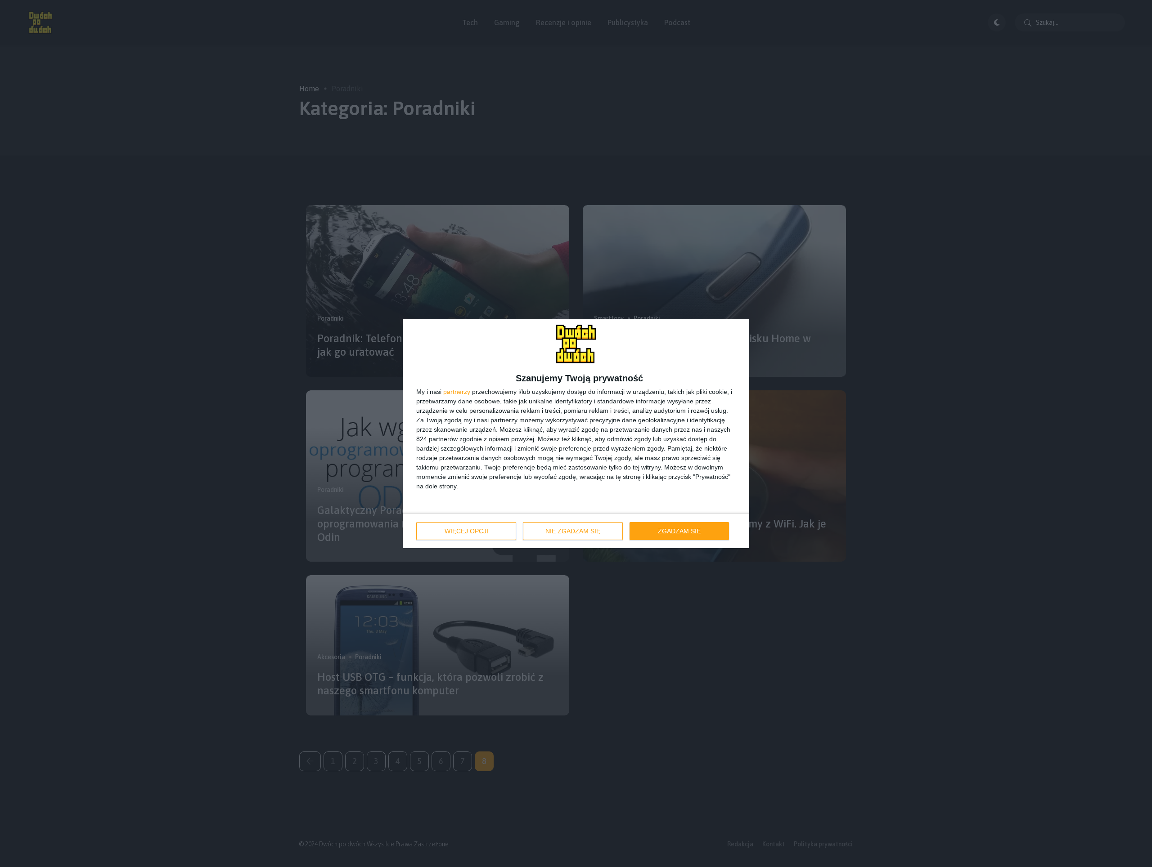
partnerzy (456, 392)
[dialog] (576, 433)
